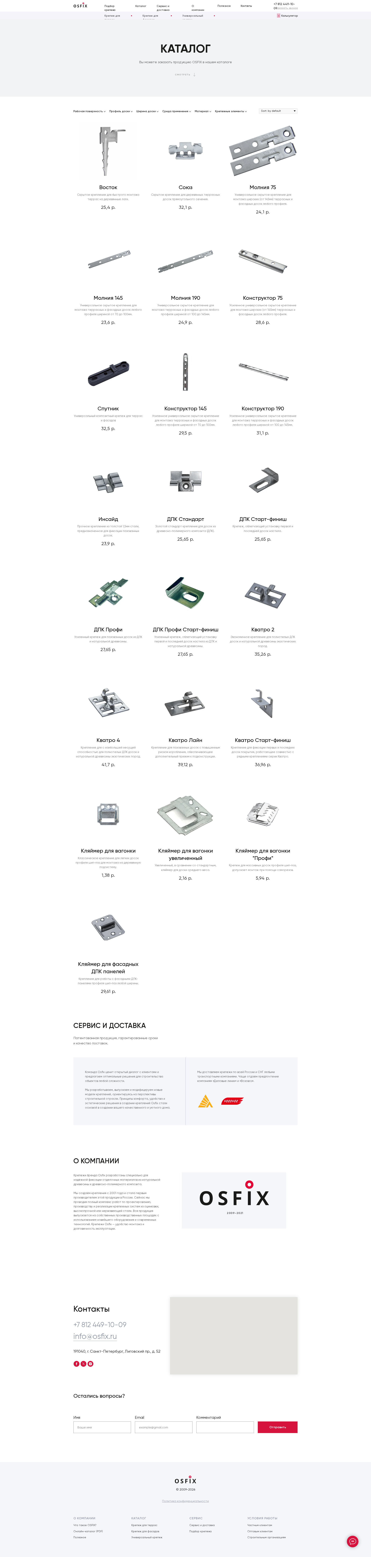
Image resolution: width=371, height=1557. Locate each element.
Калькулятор (289, 15)
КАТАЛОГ (138, 1518)
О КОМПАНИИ (84, 1518)
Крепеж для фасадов (145, 1531)
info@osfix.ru (95, 1336)
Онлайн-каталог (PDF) (88, 1531)
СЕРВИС (196, 1518)
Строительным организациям (266, 1537)
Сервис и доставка (202, 1525)
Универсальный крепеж (146, 1537)
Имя (76, 1417)
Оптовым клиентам (259, 1531)
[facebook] (76, 1364)
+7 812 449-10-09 (99, 1325)
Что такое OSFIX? (84, 1525)
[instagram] (90, 1364)
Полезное (224, 5)
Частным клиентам (259, 1525)
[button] (287, 7)
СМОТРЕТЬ (182, 74)
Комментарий (208, 1417)
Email (139, 1417)
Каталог (140, 6)
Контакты (246, 5)
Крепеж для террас (144, 1525)
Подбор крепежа (200, 1531)
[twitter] (83, 1364)
